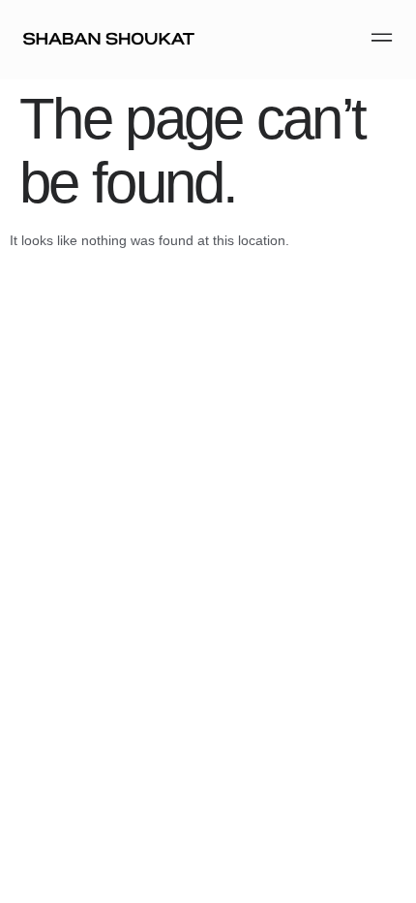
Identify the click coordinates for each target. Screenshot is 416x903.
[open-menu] (378, 39)
